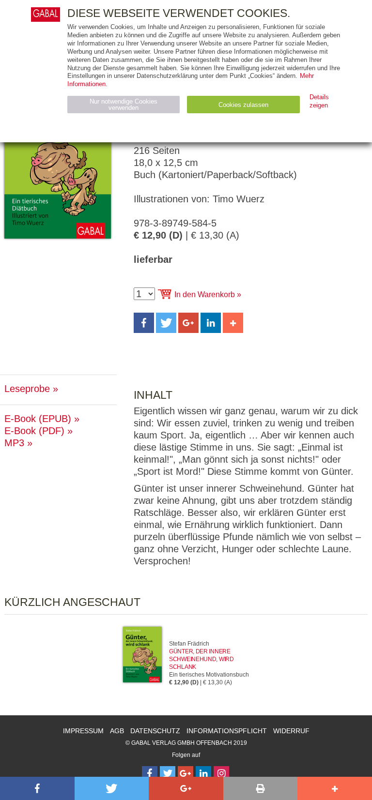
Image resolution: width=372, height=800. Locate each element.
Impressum (83, 731)
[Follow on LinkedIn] (203, 774)
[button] (144, 323)
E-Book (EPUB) (37, 418)
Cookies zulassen (243, 104)
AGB (117, 731)
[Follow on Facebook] (149, 774)
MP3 (14, 443)
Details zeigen (319, 101)
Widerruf (291, 731)
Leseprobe (27, 388)
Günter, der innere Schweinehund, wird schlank (201, 659)
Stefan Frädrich (189, 643)
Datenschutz (155, 731)
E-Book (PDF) (34, 430)
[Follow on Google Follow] (185, 774)
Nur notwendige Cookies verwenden (123, 104)
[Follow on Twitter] (167, 774)
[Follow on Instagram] (221, 774)
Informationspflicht (226, 731)
